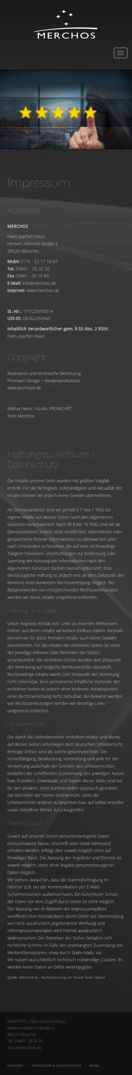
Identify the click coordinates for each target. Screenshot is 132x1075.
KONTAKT (16, 1065)
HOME (94, 1065)
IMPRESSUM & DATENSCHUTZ (56, 1065)
